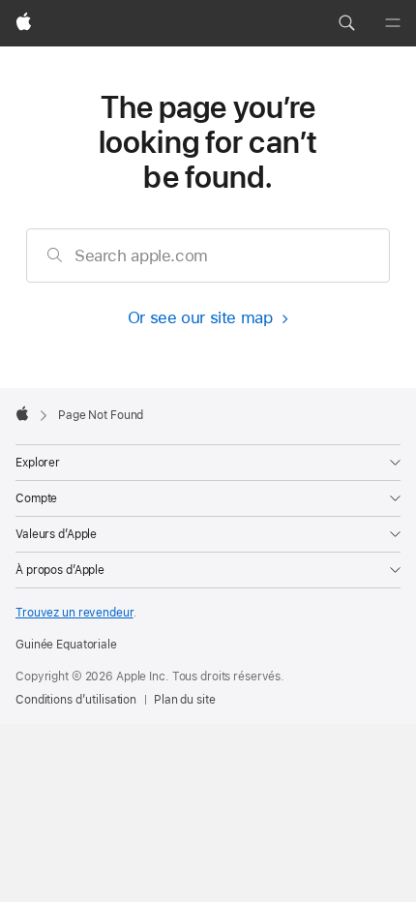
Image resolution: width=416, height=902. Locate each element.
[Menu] (393, 23)
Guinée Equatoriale (66, 644)
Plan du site (185, 700)
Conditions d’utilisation (75, 700)
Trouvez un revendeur (74, 612)
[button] (346, 23)
